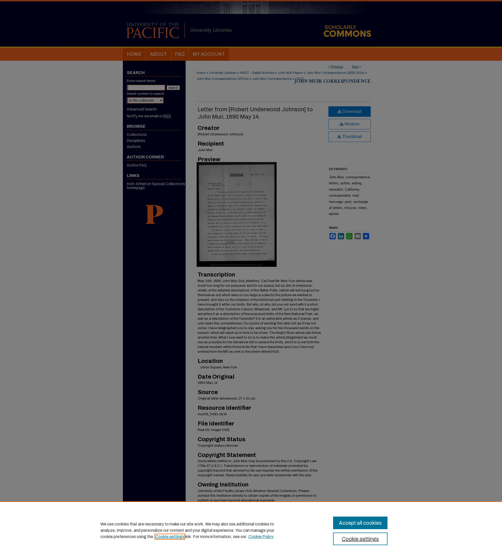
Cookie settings (169, 536)
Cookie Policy (260, 536)
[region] (251, 530)
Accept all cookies (360, 523)
